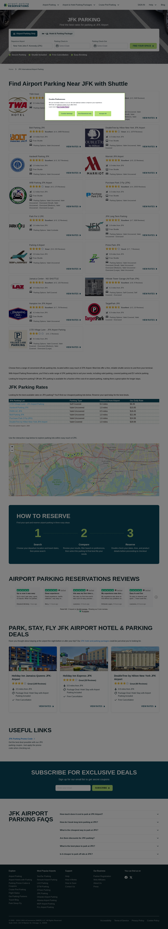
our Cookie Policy (63, 107)
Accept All (103, 113)
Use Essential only (84, 113)
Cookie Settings (67, 113)
